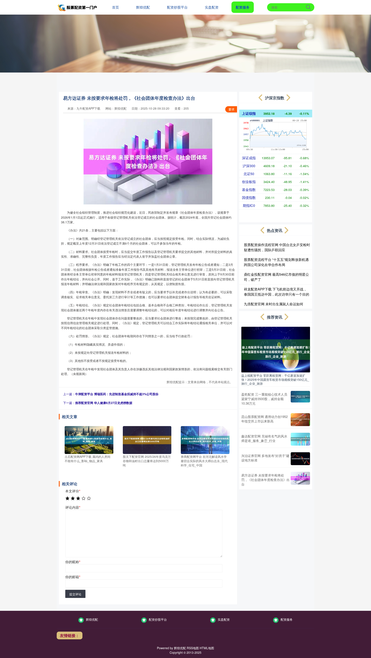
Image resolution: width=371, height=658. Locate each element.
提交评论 (75, 594)
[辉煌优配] (78, 7)
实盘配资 (212, 7)
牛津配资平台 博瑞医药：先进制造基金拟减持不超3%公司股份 (116, 394)
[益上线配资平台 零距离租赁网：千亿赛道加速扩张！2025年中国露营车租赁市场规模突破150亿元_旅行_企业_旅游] (275, 349)
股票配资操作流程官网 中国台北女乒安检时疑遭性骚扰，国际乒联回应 (277, 247)
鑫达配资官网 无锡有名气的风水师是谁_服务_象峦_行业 (264, 438)
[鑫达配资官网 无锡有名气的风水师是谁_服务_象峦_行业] (300, 439)
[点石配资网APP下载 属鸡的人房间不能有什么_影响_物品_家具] (89, 439)
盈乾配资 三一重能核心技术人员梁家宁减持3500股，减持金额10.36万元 (264, 398)
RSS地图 (193, 648)
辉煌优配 (143, 7)
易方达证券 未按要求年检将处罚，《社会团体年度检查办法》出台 (265, 479)
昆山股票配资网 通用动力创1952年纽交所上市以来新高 (264, 418)
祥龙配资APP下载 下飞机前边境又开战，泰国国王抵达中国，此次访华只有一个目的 (276, 292)
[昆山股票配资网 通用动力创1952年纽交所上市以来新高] (300, 419)
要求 (231, 109)
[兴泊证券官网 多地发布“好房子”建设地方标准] (300, 458)
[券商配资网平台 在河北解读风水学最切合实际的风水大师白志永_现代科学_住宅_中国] (205, 439)
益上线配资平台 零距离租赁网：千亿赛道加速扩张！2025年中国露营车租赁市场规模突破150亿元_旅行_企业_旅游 (275, 379)
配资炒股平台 (177, 7)
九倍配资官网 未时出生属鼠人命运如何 (273, 303)
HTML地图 (207, 648)
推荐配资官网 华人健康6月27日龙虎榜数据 (103, 403)
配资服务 (242, 7)
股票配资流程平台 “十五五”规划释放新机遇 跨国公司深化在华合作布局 (276, 262)
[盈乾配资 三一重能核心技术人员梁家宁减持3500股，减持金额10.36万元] (300, 399)
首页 (115, 7)
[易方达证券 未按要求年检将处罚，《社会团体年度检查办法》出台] (300, 479)
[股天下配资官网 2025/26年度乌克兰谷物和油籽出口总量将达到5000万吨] (147, 439)
